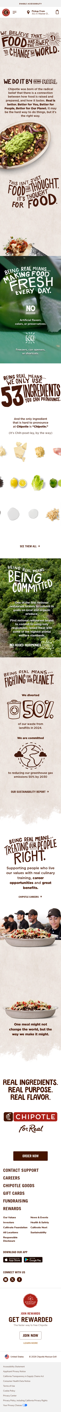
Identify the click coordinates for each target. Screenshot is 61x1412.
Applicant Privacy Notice (14, 1371)
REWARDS (12, 1208)
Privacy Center (10, 1395)
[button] (30, 1156)
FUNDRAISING (15, 1200)
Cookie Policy (9, 1390)
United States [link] (17, 1356)
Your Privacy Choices (12, 1405)
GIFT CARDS (14, 1193)
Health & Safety (39, 1222)
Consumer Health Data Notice (16, 1381)
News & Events (39, 1217)
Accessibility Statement (14, 1366)
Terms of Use (9, 1386)
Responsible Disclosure (10, 1239)
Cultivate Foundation (15, 1227)
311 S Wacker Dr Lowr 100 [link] (41, 14)
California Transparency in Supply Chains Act (23, 1376)
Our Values (9, 1217)
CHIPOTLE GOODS (19, 1185)
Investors (8, 1222)
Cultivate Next (38, 1227)
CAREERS (11, 1177)
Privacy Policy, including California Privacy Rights (25, 1400)
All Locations (10, 1232)
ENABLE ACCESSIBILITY (30, 4)
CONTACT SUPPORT (21, 1170)
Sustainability (38, 1232)
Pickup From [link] (38, 11)
